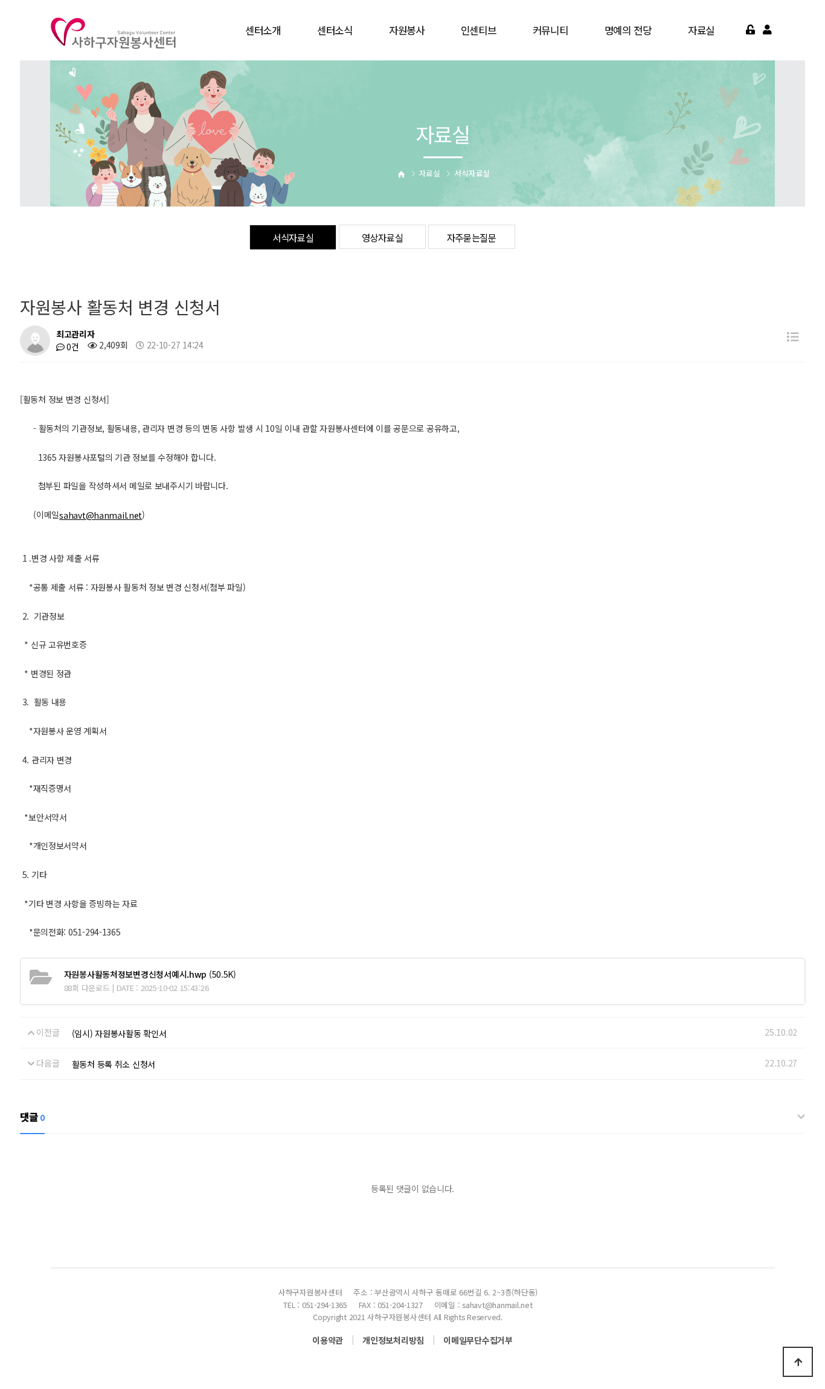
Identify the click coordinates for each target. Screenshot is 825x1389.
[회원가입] (767, 30)
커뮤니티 (550, 30)
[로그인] (750, 30)
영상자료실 (382, 237)
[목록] (793, 336)
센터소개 (263, 30)
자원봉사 (407, 30)
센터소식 (335, 30)
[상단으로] (798, 1362)
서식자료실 (293, 237)
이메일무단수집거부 (477, 1340)
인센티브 (478, 30)
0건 (72, 347)
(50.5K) (150, 974)
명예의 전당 (628, 30)
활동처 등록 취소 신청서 (113, 1064)
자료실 (701, 30)
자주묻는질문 (471, 237)
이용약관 (327, 1340)
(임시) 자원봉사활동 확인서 (119, 1033)
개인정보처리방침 (393, 1340)
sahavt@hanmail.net (100, 515)
